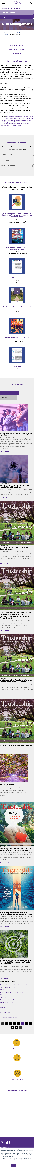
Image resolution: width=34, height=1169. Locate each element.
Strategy (2, 1007)
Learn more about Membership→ (17, 1090)
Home (6, 33)
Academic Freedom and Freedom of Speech (13, 984)
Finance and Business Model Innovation (12, 1000)
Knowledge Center (15, 33)
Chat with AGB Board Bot (12, 8)
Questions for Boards (17, 45)
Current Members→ (17, 1079)
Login (4, 17)
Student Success (5, 1010)
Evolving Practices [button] (8, 165)
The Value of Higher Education (9, 1017)
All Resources (17, 53)
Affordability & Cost (5, 990)
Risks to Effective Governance (17, 278)
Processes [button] (5, 160)
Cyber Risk (17, 366)
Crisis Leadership (5, 997)
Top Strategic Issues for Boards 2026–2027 (17, 308)
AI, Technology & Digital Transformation (11, 992)
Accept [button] (13, 1165)
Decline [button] (20, 1165)
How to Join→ (17, 1064)
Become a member (9, 12)
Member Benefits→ (16, 1049)
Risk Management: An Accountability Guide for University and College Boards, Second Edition (17, 215)
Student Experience (6, 1012)
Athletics (2, 995)
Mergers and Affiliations (7, 1002)
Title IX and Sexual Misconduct (9, 1015)
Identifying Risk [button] (7, 155)
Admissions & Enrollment (7, 987)
